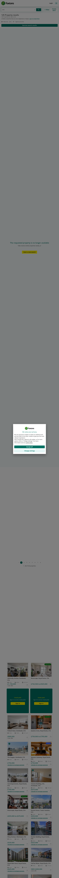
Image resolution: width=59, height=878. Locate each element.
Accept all (29, 447)
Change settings (29, 451)
